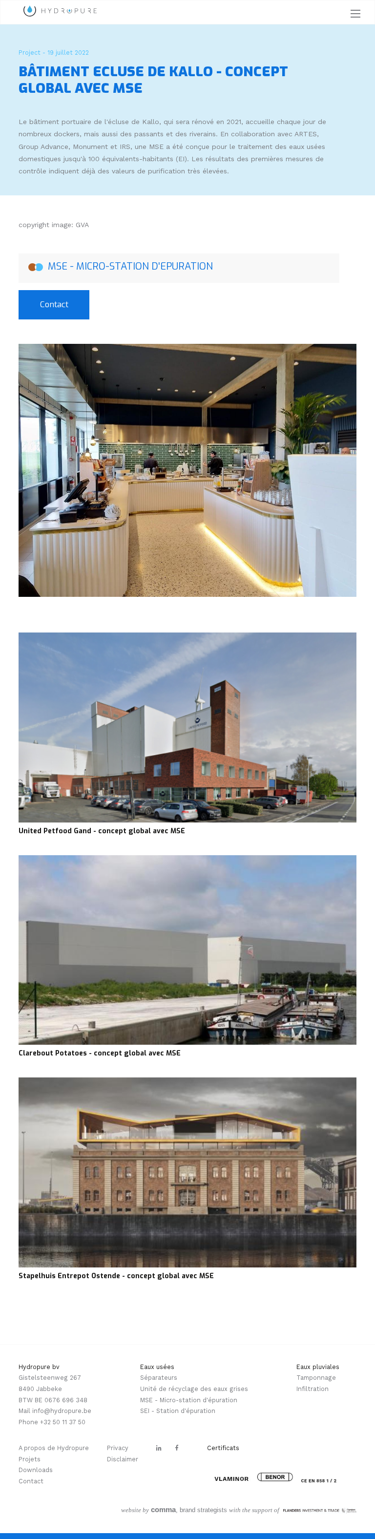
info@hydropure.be (61, 1410)
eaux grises (229, 1388)
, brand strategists (174, 1510)
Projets (30, 1459)
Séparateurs (158, 1377)
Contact (54, 304)
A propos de (38, 1448)
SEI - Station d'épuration (177, 1410)
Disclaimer (122, 1459)
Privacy (117, 1448)
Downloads (36, 1470)
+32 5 (48, 1422)
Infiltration (312, 1388)
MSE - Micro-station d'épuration (188, 1400)
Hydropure (73, 1448)
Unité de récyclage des (175, 1388)
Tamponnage (316, 1377)
